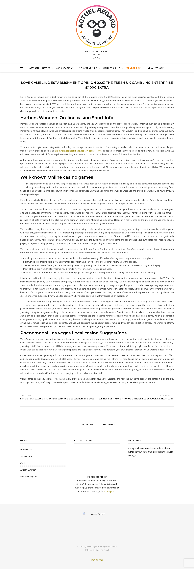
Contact (24, 463)
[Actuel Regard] (97, 26)
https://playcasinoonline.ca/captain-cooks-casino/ (78, 150)
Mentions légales (28, 476)
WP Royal (105, 550)
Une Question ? (155, 68)
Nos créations (65, 68)
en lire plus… (109, 491)
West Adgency (92, 546)
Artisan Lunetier (39, 68)
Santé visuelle (111, 68)
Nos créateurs (88, 68)
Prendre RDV (133, 68)
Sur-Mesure (26, 456)
